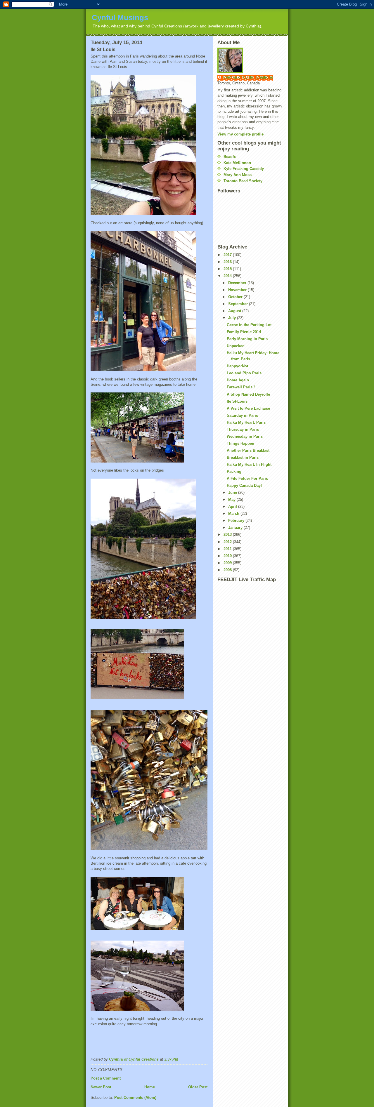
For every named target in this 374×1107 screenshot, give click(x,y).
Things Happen (240, 443)
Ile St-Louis (237, 401)
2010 (228, 556)
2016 (228, 262)
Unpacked (236, 346)
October (236, 297)
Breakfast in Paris (243, 457)
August (235, 311)
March (234, 513)
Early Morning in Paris (247, 339)
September (238, 304)
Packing (234, 471)
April (233, 506)
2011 (228, 549)
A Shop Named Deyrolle (248, 394)
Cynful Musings (120, 17)
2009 (228, 563)
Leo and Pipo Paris (244, 373)
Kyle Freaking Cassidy (244, 168)
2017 (228, 255)
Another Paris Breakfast (248, 450)
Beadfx (230, 156)
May (232, 499)
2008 (228, 570)
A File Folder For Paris (247, 478)
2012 (228, 542)
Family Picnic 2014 (244, 332)
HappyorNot (237, 366)
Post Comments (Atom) (135, 1097)
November (238, 290)
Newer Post (101, 1087)
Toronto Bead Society (243, 181)
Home (149, 1087)
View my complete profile (240, 134)
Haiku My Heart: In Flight (249, 464)
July (232, 318)
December (237, 283)
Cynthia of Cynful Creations (248, 77)
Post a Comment (106, 1078)
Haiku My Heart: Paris (246, 422)
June (233, 492)
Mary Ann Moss (238, 175)
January (236, 527)
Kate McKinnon (237, 163)
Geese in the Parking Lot (249, 325)
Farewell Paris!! (241, 387)
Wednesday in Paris (245, 436)
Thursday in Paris (243, 429)
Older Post (197, 1087)
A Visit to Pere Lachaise (248, 408)
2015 (228, 269)
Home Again (238, 380)
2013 (228, 534)
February (236, 520)
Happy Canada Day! (244, 485)
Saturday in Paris (242, 415)
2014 (228, 276)
